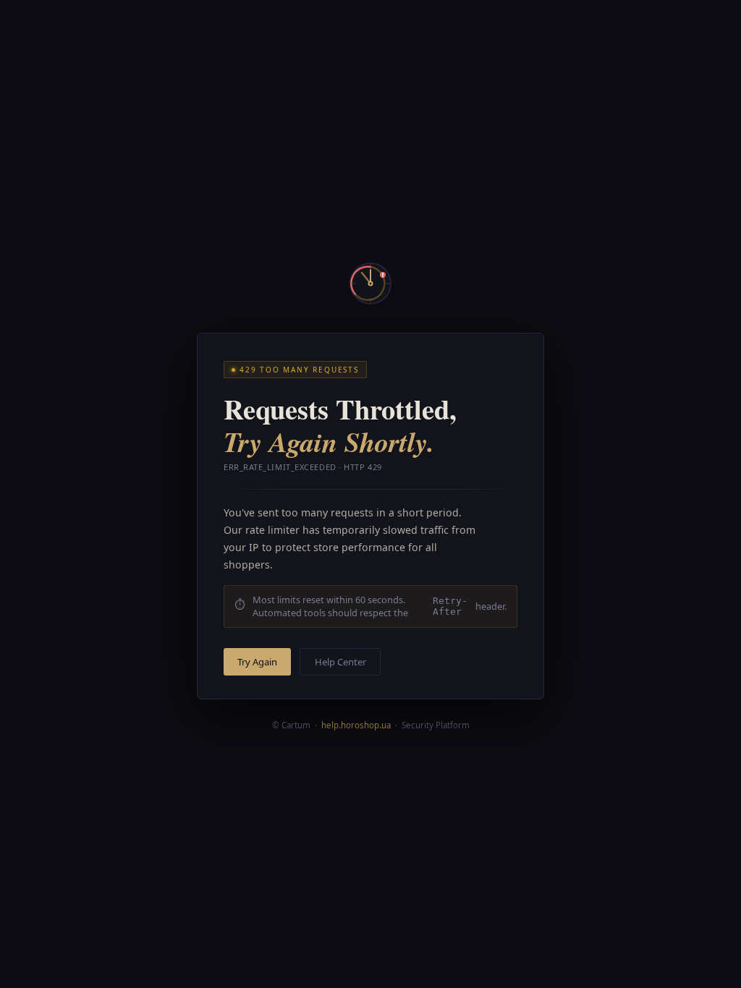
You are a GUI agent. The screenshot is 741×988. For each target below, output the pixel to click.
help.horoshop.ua (356, 725)
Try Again (257, 661)
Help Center (340, 661)
